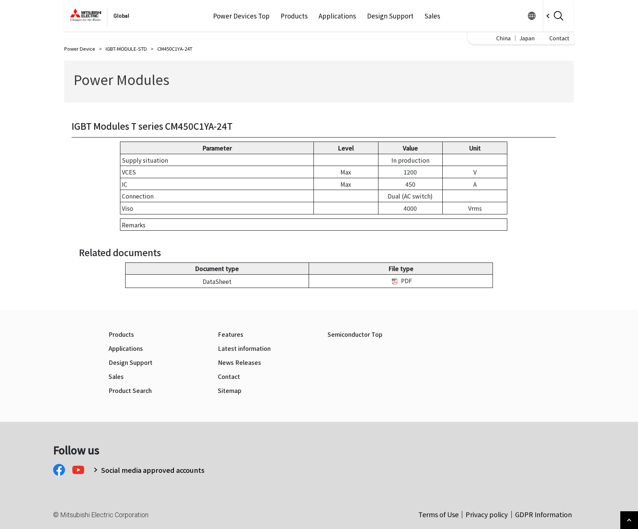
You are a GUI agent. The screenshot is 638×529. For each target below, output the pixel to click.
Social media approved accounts (153, 470)
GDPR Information (543, 514)
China (503, 38)
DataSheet (217, 281)
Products (294, 15)
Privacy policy (487, 514)
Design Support (390, 15)
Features (230, 334)
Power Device (79, 48)
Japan (527, 38)
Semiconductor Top (355, 334)
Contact (559, 38)
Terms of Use (438, 514)
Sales (432, 15)
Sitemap (229, 390)
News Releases (239, 362)
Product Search (130, 390)
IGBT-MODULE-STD (126, 48)
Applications (337, 15)
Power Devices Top (241, 15)
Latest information (244, 348)
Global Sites (531, 15)
